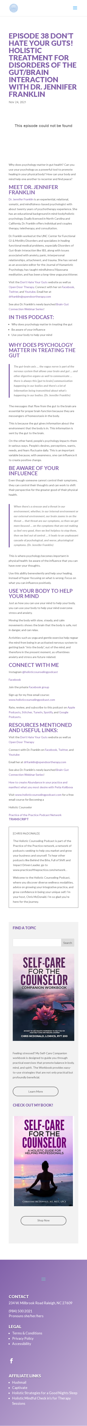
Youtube (30, 291)
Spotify (48, 712)
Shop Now (43, 1220)
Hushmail (19, 1382)
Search (67, 942)
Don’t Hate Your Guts (34, 282)
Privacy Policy (23, 1338)
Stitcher (27, 712)
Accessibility (21, 1344)
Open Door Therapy (21, 287)
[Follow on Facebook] (11, 1361)
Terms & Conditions (27, 1333)
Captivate (19, 1387)
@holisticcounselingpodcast (40, 672)
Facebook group (39, 687)
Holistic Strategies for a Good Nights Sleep (44, 1393)
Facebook (68, 287)
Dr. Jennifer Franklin (21, 199)
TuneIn (37, 712)
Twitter (13, 291)
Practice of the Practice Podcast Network (35, 815)
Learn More (36, 1091)
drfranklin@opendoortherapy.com (30, 296)
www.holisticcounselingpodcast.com (32, 699)
